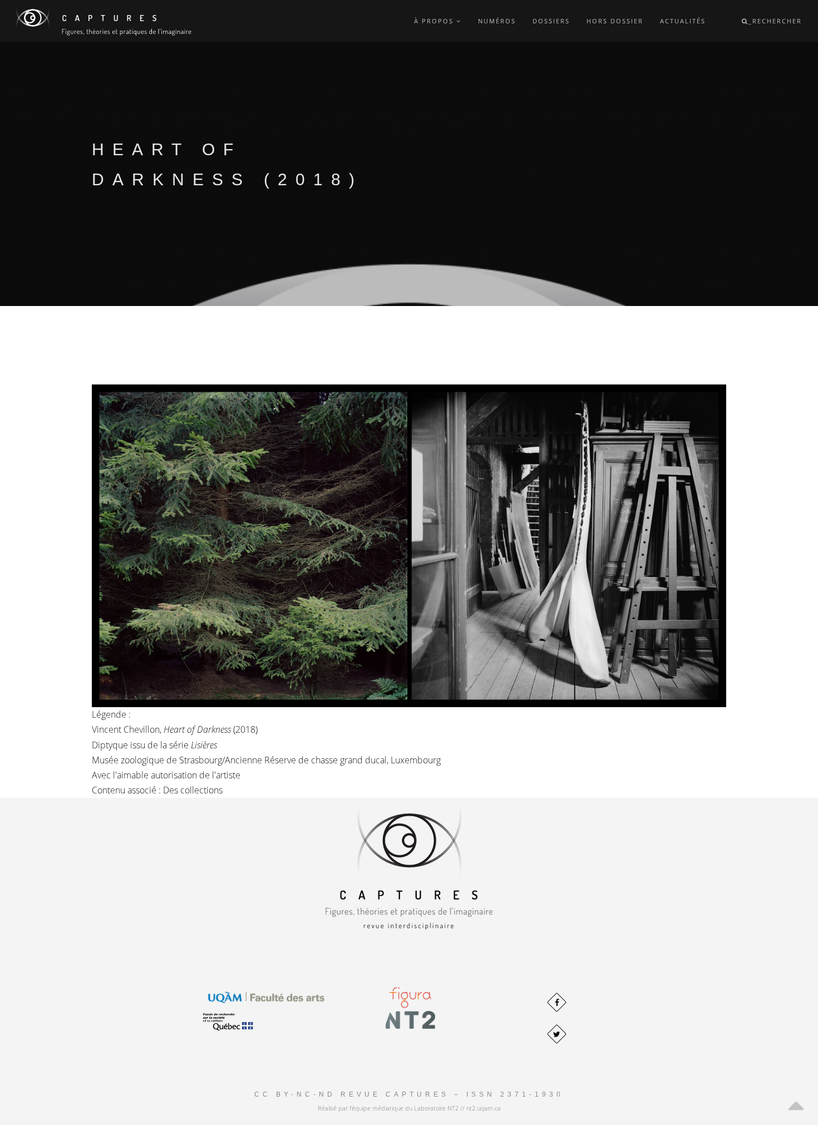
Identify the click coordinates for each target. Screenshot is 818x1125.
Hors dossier (615, 21)
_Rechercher (775, 21)
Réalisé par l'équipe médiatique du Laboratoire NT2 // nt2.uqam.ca (409, 1108)
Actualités (683, 21)
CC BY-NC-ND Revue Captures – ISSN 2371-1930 (409, 1094)
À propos (435, 21)
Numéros (497, 21)
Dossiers (551, 21)
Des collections (193, 790)
